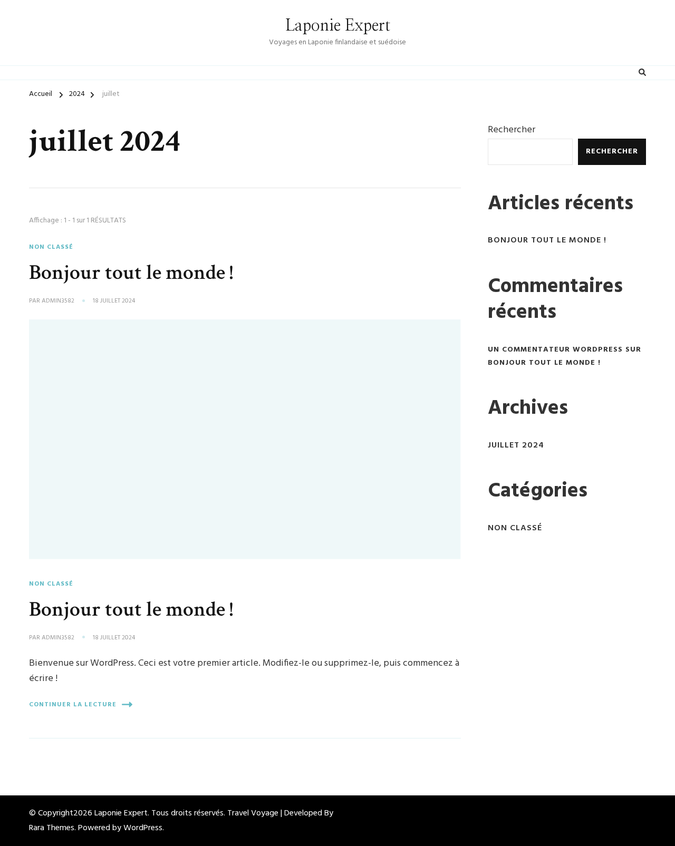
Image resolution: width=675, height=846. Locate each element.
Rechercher (511, 130)
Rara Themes (51, 828)
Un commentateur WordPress (555, 350)
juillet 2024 (516, 445)
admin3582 (58, 301)
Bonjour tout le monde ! (131, 272)
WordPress (142, 828)
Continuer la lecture (73, 704)
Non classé (51, 247)
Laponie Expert (337, 26)
